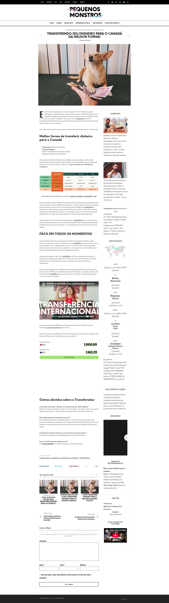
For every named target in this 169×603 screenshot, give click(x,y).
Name (42, 565)
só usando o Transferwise (53, 327)
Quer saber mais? (111, 485)
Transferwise (80, 119)
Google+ (115, 512)
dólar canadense (52, 458)
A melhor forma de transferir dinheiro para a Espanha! (84, 516)
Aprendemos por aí (70, 30)
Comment (42, 541)
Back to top (124, 599)
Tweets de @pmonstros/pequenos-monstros (113, 506)
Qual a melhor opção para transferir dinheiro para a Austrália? (52, 516)
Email (62, 565)
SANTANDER (88, 196)
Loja (60, 2)
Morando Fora (80, 30)
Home (42, 2)
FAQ (56, 2)
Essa (105, 474)
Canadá (42, 458)
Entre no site (46, 147)
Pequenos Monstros (85, 40)
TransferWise (88, 207)
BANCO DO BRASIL (76, 196)
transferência (65, 458)
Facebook (67, 2)
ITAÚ (94, 196)
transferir (75, 458)
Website (83, 565)
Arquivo (75, 2)
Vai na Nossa (87, 30)
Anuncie (82, 2)
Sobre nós (49, 2)
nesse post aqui (48, 444)
